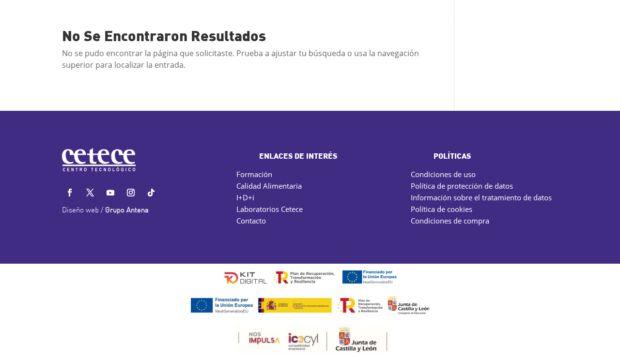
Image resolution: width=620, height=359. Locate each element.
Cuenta (568, 20)
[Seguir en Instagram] (131, 192)
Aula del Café (389, 20)
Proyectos (235, 20)
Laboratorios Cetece (269, 209)
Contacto (492, 20)
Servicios (181, 20)
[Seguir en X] (90, 192)
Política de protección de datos (462, 186)
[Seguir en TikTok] (151, 192)
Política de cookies (441, 209)
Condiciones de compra (450, 220)
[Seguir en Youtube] (110, 192)
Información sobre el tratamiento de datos (481, 197)
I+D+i (245, 197)
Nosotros (128, 20)
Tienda (531, 20)
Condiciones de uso (443, 174)
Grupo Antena (127, 210)
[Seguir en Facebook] (70, 192)
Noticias (439, 20)
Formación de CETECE (304, 20)
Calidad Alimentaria (269, 186)
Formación (254, 174)
